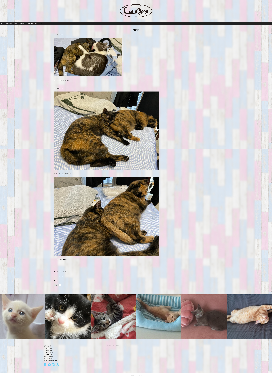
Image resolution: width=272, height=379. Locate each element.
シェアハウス (22, 23)
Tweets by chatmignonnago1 (113, 345)
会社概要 (15, 23)
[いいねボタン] (56, 285)
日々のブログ (41, 23)
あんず (211, 290)
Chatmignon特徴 (8, 23)
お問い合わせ (34, 23)
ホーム (2, 23)
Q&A (29, 23)
